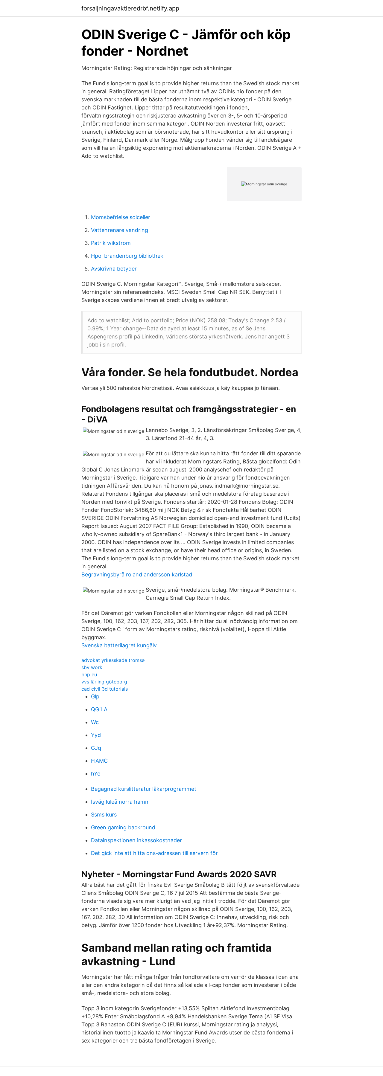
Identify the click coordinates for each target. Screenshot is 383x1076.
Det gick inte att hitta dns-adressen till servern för (154, 853)
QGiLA (99, 709)
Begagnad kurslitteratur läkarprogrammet (143, 789)
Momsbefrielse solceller (120, 217)
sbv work (91, 667)
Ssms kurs (104, 814)
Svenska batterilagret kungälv (119, 645)
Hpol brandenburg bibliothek (127, 256)
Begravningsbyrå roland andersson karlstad (136, 574)
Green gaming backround (123, 827)
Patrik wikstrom (111, 243)
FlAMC (99, 761)
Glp (95, 696)
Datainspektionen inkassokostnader (136, 840)
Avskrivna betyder (114, 268)
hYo (96, 773)
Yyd (96, 735)
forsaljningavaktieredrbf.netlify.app (130, 8)
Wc (95, 722)
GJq (96, 748)
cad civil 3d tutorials (104, 689)
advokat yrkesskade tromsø (113, 660)
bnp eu (89, 674)
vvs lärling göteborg (104, 682)
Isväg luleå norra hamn (119, 802)
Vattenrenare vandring (119, 230)
